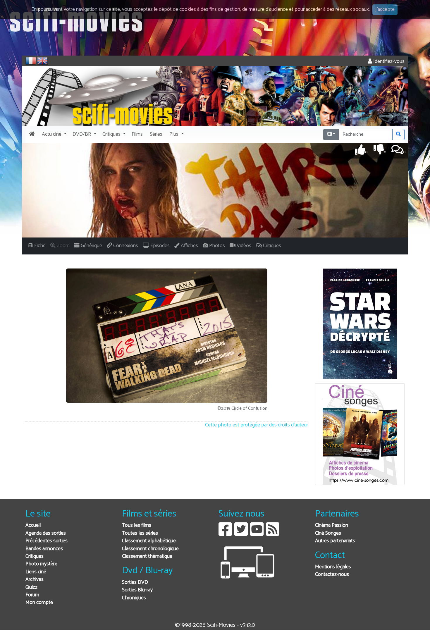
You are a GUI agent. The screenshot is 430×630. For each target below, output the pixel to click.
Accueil (33, 525)
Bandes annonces (44, 549)
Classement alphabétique (149, 541)
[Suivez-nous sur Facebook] (225, 533)
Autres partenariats (335, 541)
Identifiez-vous (388, 61)
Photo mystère (41, 564)
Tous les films (136, 525)
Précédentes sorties (46, 541)
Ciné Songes (328, 533)
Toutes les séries (140, 533)
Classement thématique (147, 556)
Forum (32, 595)
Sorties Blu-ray (137, 590)
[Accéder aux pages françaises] (30, 61)
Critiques (34, 556)
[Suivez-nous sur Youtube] (257, 533)
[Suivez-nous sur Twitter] (241, 533)
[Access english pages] (42, 61)
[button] (53, 134)
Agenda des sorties (45, 533)
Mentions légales (333, 567)
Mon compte (39, 602)
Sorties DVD (135, 582)
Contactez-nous (332, 574)
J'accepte (385, 9)
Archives (34, 579)
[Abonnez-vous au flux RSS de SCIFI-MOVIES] (272, 533)
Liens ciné (35, 572)
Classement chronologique (150, 549)
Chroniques (134, 598)
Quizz (31, 587)
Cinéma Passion (331, 525)
